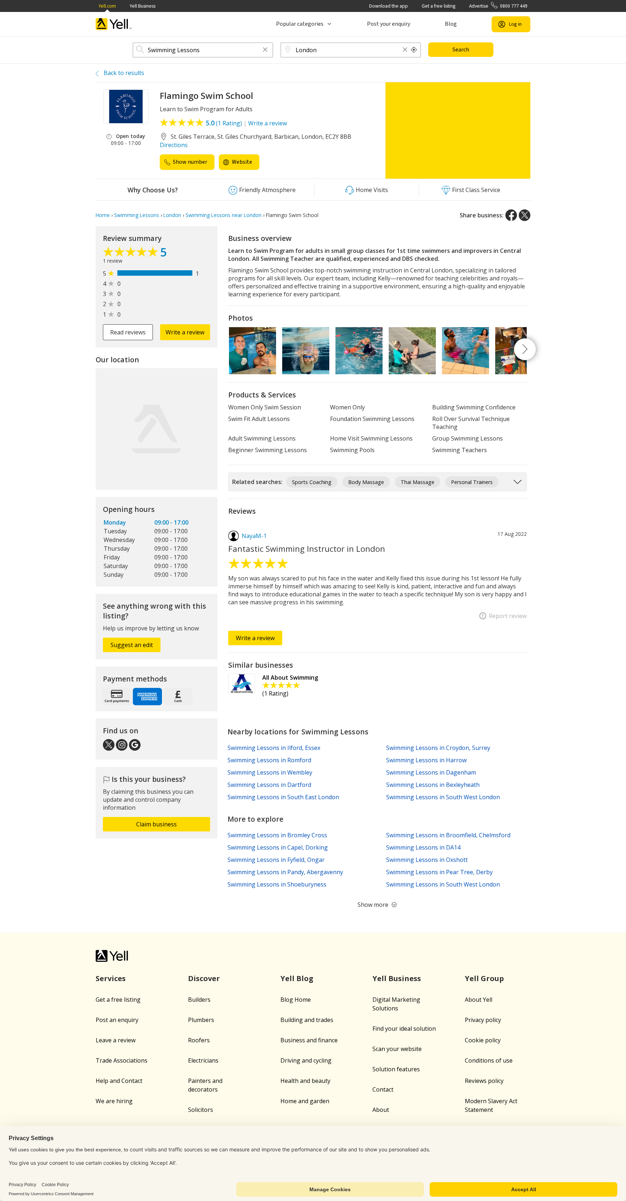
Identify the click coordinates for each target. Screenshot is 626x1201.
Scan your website (397, 1049)
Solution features (396, 1069)
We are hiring (114, 1101)
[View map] (156, 429)
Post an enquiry (117, 1020)
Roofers (199, 1040)
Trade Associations (121, 1060)
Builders (199, 1000)
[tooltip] (414, 50)
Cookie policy (483, 1040)
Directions (174, 145)
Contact (382, 1089)
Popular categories (300, 24)
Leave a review (115, 1040)
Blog (451, 24)
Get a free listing (438, 6)
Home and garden (304, 1101)
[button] (265, 50)
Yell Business (142, 6)
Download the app (388, 6)
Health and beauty (305, 1081)
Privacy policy (483, 1020)
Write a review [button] (185, 332)
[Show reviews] (131, 254)
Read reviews (128, 332)
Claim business (156, 824)
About (380, 1110)
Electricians (203, 1060)
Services (111, 978)
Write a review (267, 123)
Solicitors (200, 1110)
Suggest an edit (131, 645)
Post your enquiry (388, 24)
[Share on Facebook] (511, 215)
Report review (508, 616)
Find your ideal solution (404, 1029)
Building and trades (306, 1020)
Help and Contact (119, 1081)
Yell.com (107, 6)
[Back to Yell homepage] (114, 24)
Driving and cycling (305, 1060)
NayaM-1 (254, 536)
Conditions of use (489, 1060)
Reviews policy (484, 1081)
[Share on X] (524, 215)
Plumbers (201, 1020)
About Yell (478, 1000)
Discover (204, 978)
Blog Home (295, 1000)
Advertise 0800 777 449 (498, 6)
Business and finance (309, 1040)
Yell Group (484, 978)
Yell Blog (296, 978)
